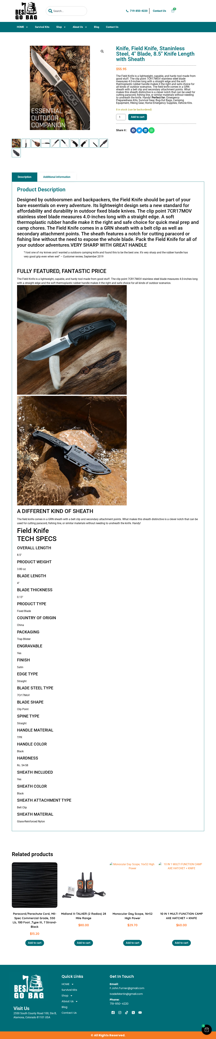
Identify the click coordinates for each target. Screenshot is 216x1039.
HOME (20, 26)
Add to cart (137, 117)
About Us (78, 26)
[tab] (24, 177)
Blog (96, 26)
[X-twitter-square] (133, 1012)
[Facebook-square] (113, 1012)
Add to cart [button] (34, 942)
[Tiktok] (126, 1012)
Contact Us (112, 26)
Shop (59, 26)
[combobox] (66, 11)
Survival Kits (42, 26)
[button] (102, 51)
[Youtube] (140, 1012)
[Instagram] (119, 1012)
